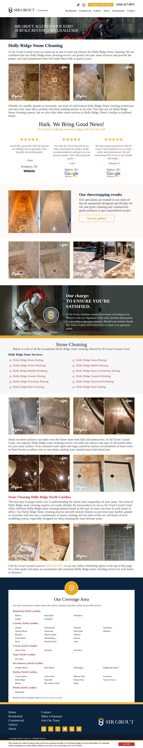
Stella (76, 683)
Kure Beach (49, 668)
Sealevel (77, 634)
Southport (48, 619)
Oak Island (48, 615)
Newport (77, 628)
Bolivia (18, 615)
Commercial (85, 10)
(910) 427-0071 (125, 4)
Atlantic (18, 628)
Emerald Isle (49, 628)
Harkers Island (50, 634)
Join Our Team (50, 720)
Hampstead (19, 692)
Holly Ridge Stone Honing (91, 359)
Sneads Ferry (79, 680)
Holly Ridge (20, 680)
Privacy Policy (75, 743)
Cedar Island (20, 638)
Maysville (48, 680)
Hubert (18, 683)
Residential (70, 10)
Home (12, 712)
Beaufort (18, 634)
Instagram (43, 728)
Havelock (48, 650)
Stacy (76, 641)
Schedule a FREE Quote (100, 5)
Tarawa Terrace (109, 680)
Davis (17, 641)
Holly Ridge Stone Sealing (28, 359)
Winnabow (78, 615)
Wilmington (78, 668)
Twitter (57, 728)
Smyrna (77, 638)
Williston (106, 631)
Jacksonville (49, 676)
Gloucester (48, 631)
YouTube (64, 728)
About (106, 10)
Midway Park (79, 676)
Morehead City (50, 641)
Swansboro (107, 628)
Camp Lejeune (21, 676)
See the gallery (96, 218)
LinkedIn (71, 728)
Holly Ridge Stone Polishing (29, 365)
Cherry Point (20, 650)
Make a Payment (51, 716)
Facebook (50, 728)
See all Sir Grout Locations (51, 698)
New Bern (78, 650)
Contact (131, 10)
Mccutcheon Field (51, 683)
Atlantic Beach (21, 631)
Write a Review (78, 5)
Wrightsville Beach (111, 668)
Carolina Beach (21, 668)
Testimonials (118, 10)
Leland (18, 619)
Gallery (97, 10)
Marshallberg (49, 638)
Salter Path (78, 631)
